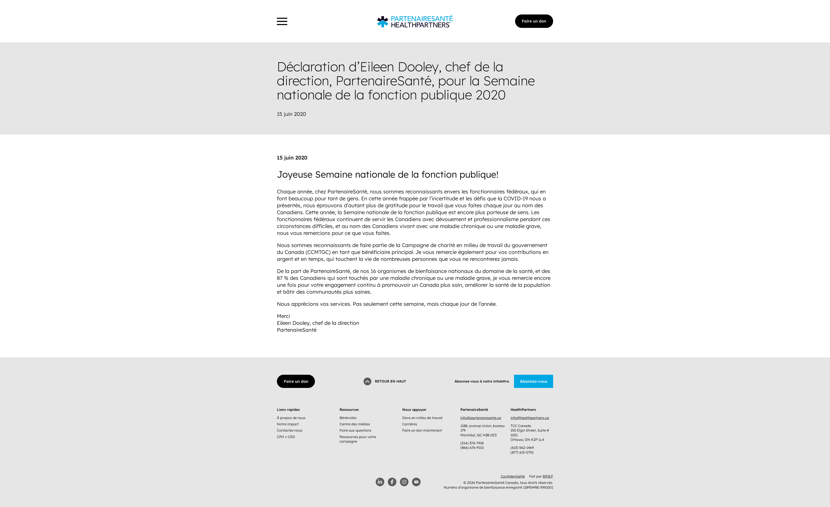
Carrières (409, 424)
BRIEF (548, 476)
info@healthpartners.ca (530, 418)
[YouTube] (416, 482)
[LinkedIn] (380, 482)
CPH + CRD (286, 437)
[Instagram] (404, 482)
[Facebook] (392, 482)
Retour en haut (390, 381)
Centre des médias (355, 424)
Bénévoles (348, 418)
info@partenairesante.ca (480, 418)
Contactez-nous (289, 430)
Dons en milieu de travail (422, 418)
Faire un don (534, 21)
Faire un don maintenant (422, 430)
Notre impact (288, 424)
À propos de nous (291, 418)
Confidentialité (513, 476)
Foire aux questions (355, 430)
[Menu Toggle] (282, 21)
